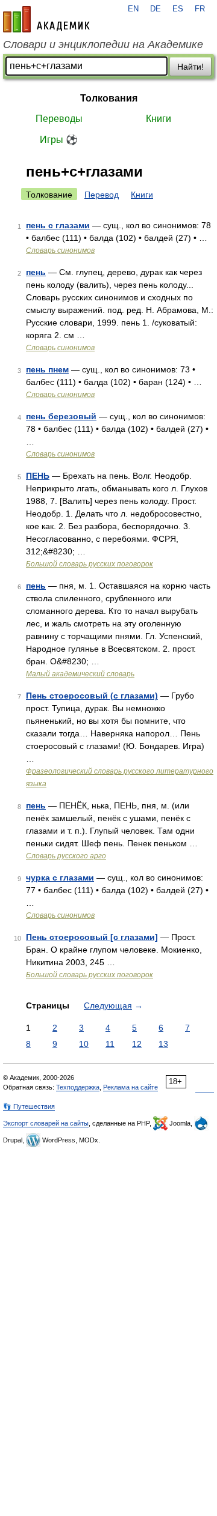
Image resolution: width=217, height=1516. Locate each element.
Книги (158, 119)
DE (155, 9)
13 (163, 1044)
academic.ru (46, 19)
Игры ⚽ (59, 140)
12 (137, 1044)
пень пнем (47, 369)
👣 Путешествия (29, 1106)
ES (177, 9)
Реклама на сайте (130, 1087)
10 (84, 1044)
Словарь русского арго (66, 856)
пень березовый (61, 416)
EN (133, 9)
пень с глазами (58, 225)
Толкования (108, 98)
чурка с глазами (60, 877)
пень (36, 272)
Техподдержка (77, 1087)
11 (110, 1044)
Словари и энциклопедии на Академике (103, 44)
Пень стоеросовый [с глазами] (92, 937)
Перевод (101, 194)
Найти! (190, 66)
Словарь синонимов (60, 250)
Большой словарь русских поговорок (89, 564)
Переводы (59, 119)
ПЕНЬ (37, 476)
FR (200, 9)
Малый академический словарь (80, 674)
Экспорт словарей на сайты (46, 1123)
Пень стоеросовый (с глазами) (92, 695)
